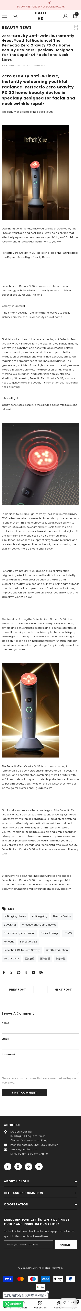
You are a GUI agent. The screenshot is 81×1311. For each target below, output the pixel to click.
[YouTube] (39, 1166)
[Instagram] (18, 1166)
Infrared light (10, 398)
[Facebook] (4, 972)
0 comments (37, 65)
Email (5, 1038)
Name (5, 1023)
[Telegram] (33, 972)
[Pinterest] (18, 972)
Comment (8, 1054)
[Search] (15, 15)
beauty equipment (13, 306)
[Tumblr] (26, 972)
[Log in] (65, 16)
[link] (59, 1305)
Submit (66, 1245)
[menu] (4, 15)
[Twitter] (11, 972)
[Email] (41, 972)
